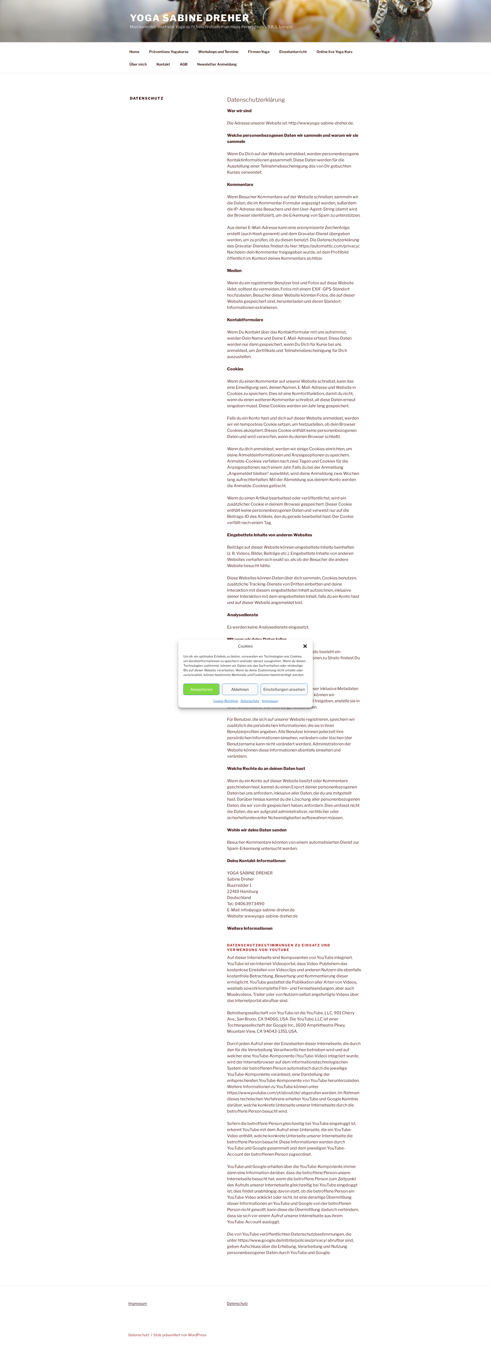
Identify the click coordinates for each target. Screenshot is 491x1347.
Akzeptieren (201, 689)
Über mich (138, 64)
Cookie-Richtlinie (225, 701)
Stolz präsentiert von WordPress (179, 1335)
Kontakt (163, 64)
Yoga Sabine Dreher (190, 18)
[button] (305, 646)
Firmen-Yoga (259, 51)
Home (134, 51)
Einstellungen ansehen (284, 689)
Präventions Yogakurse (168, 51)
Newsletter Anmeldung (217, 64)
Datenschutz (250, 701)
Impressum (270, 701)
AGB (183, 64)
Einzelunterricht (293, 51)
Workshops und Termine (218, 51)
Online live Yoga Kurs (334, 51)
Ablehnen (240, 689)
